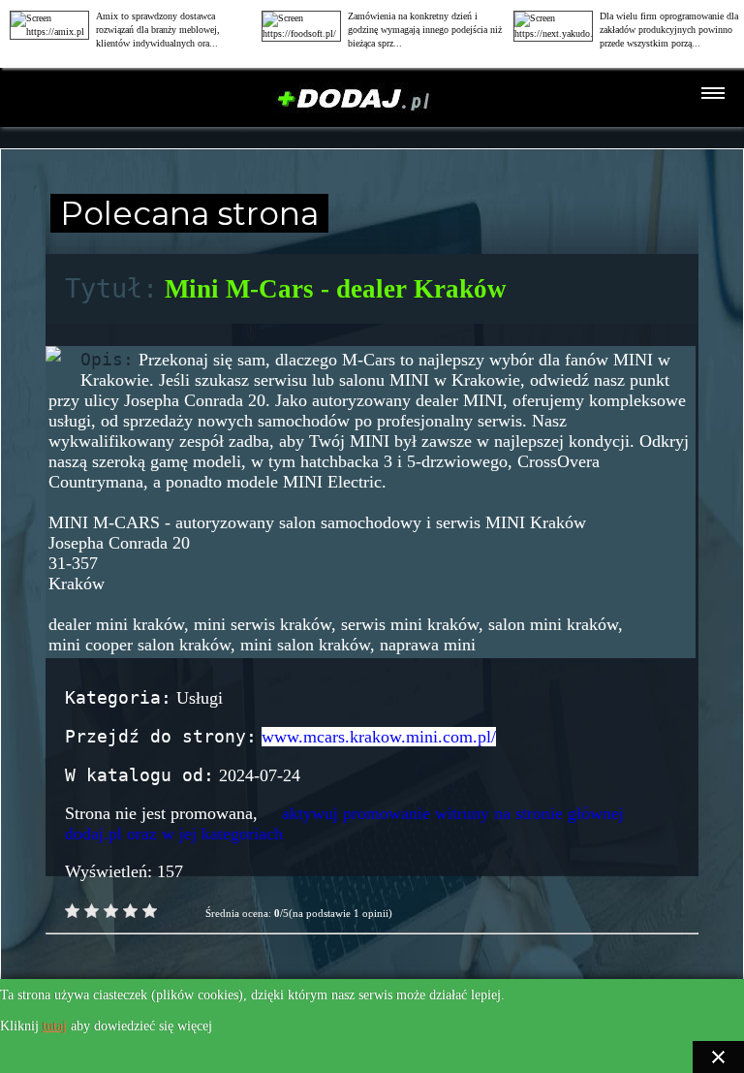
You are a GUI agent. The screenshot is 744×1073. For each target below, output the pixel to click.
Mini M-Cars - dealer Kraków (336, 288)
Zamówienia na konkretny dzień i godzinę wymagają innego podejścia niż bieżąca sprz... (425, 29)
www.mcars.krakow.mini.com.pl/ (379, 736)
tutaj (55, 1026)
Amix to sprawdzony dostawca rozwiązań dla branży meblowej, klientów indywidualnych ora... (158, 29)
